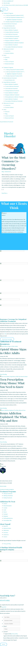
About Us (7, 57)
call (5, 333)
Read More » (5, 193)
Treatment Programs (8, 13)
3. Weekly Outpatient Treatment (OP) (13, 21)
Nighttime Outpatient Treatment (14, 19)
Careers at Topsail (9, 61)
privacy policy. (14, 633)
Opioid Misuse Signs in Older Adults (13, 351)
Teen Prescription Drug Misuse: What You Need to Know (12, 383)
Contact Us (7, 51)
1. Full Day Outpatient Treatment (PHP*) (14, 15)
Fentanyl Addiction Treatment (12, 36)
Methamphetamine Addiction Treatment (14, 42)
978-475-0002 (3, 486)
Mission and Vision (9, 63)
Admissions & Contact (8, 49)
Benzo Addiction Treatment (11, 30)
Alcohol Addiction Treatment (10, 24)
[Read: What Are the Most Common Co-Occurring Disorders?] (14, 148)
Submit (3, 644)
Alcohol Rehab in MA (10, 26)
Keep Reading (3, 374)
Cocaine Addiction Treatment (12, 32)
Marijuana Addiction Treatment (12, 40)
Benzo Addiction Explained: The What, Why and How (13, 416)
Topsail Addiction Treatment (6, 121)
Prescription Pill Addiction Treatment (13, 47)
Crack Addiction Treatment (11, 34)
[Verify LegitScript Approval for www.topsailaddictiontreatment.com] (3, 470)
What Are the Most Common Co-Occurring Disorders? (13, 163)
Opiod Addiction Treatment (11, 45)
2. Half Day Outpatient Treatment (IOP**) (14, 17)
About (4, 55)
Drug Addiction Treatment (9, 28)
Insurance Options (9, 53)
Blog (6, 59)
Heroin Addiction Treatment (11, 38)
